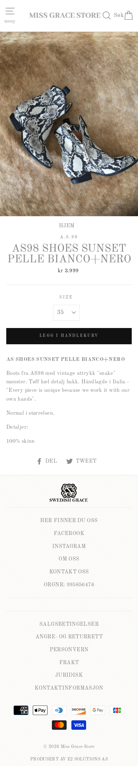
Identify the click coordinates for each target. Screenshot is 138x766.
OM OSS (69, 559)
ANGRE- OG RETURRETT (69, 636)
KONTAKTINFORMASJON (69, 688)
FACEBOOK (69, 533)
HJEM (66, 225)
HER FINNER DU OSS (69, 520)
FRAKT (69, 662)
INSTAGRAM (69, 546)
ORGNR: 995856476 (69, 584)
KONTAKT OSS (69, 571)
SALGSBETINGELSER (69, 624)
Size (66, 297)
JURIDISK (69, 675)
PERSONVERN (69, 649)
